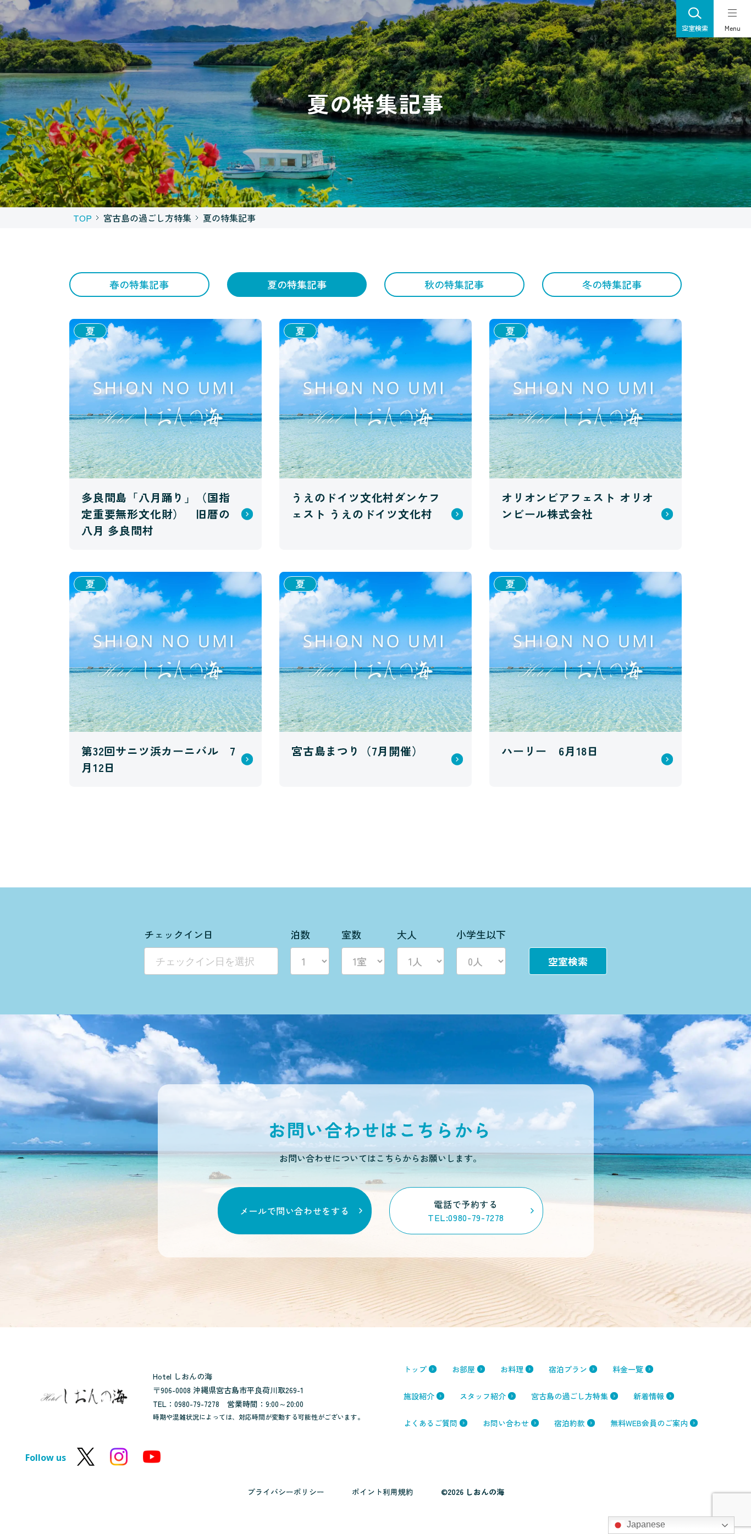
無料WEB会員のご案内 (649, 1422)
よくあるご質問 (430, 1422)
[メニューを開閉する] (732, 18)
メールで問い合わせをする (295, 1210)
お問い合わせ (506, 1422)
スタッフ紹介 (483, 1395)
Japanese (645, 1524)
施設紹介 (419, 1395)
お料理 (511, 1369)
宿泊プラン (568, 1369)
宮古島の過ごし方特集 (569, 1395)
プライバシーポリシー (285, 1491)
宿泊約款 (569, 1422)
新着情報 (648, 1395)
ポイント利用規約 (382, 1491)
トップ (415, 1369)
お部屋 (463, 1369)
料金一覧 (627, 1369)
